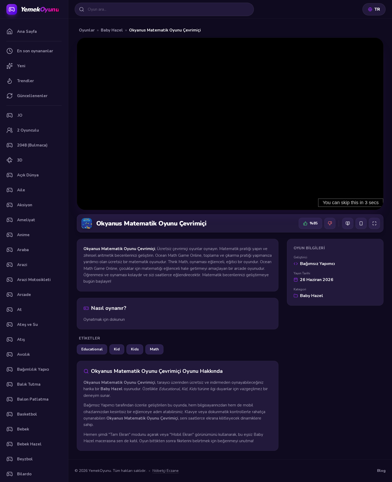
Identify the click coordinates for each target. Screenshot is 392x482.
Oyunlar (87, 30)
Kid (117, 349)
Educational (92, 349)
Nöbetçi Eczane (166, 470)
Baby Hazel (112, 30)
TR (377, 9)
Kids (135, 349)
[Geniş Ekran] (347, 223)
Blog (381, 470)
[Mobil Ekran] (361, 223)
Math (154, 349)
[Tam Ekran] (374, 223)
